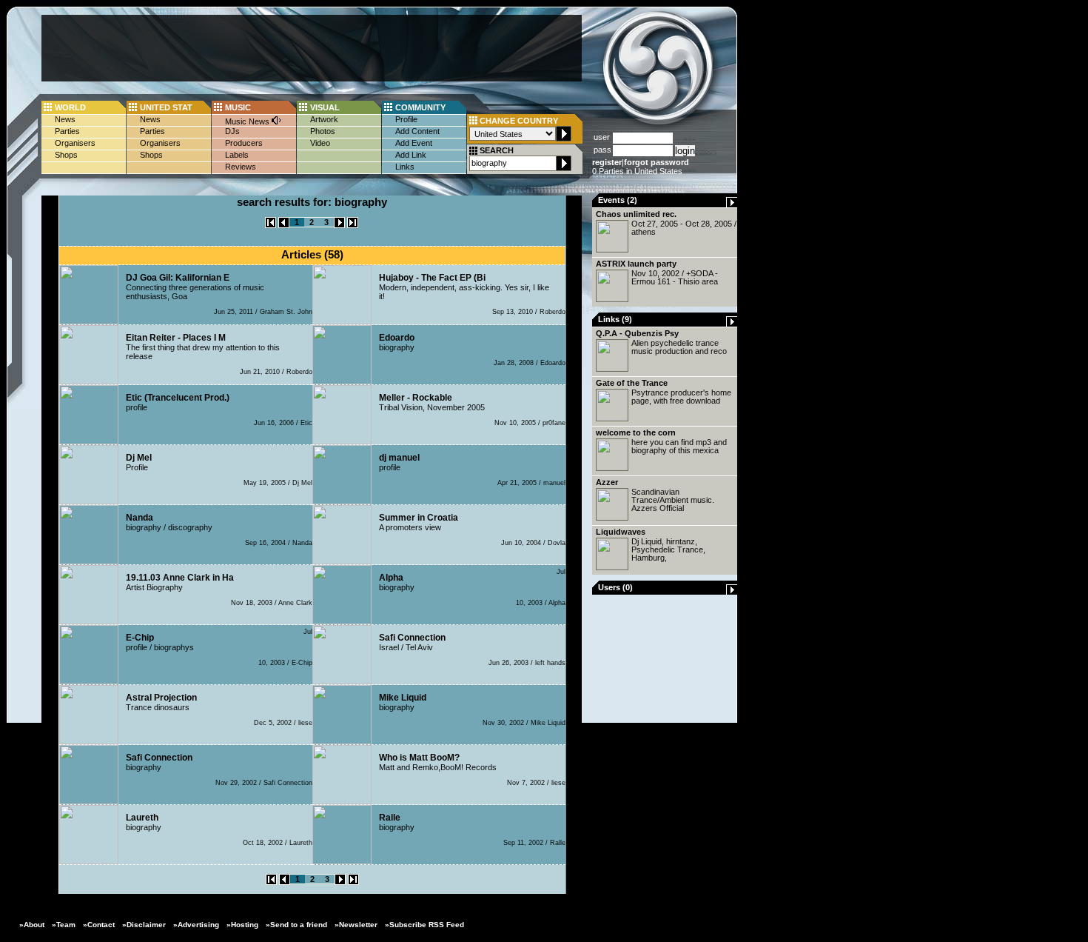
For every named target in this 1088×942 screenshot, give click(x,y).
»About (31, 925)
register (607, 162)
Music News (248, 121)
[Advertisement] (311, 48)
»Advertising (196, 925)
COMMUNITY (420, 107)
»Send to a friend (296, 925)
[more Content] (732, 204)
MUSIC (238, 107)
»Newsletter (356, 925)
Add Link (410, 154)
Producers (244, 142)
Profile (406, 119)
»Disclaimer (144, 925)
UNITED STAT (166, 107)
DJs (232, 131)
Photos (322, 131)
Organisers (75, 142)
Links (404, 166)
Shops (66, 154)
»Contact (99, 925)
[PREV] (283, 225)
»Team (63, 925)
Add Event (413, 142)
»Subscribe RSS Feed (424, 925)
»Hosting (242, 925)
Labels (237, 154)
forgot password (656, 162)
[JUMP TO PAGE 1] (270, 225)
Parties (67, 131)
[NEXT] (339, 225)
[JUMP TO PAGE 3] (352, 225)
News (65, 119)
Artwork (324, 119)
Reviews (240, 166)
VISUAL (325, 107)
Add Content (417, 131)
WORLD (70, 107)
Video (320, 142)
